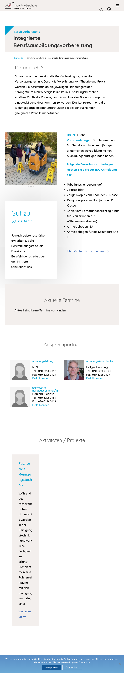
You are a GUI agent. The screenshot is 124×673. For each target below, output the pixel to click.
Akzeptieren (51, 667)
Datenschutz (72, 667)
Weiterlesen (25, 613)
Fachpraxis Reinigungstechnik (25, 474)
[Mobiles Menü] (117, 5)
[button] (8, 159)
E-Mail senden (40, 378)
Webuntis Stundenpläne (109, 9)
